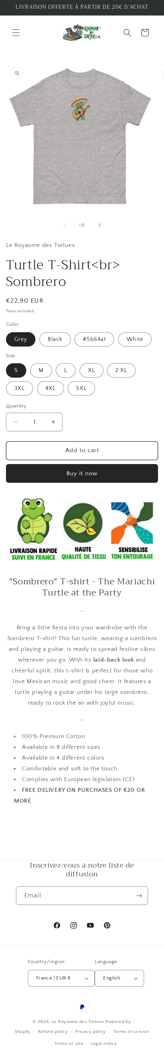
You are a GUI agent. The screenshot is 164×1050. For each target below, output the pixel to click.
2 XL (121, 370)
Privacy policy (90, 1031)
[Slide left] (64, 225)
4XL (50, 388)
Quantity (16, 406)
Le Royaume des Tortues (78, 1021)
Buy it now (82, 473)
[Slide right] (99, 225)
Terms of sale (69, 1043)
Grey (20, 339)
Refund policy (53, 1031)
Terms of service (131, 1031)
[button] (16, 32)
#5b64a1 (94, 339)
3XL (19, 388)
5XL (81, 388)
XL (91, 370)
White (135, 339)
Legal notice (104, 1043)
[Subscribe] (139, 895)
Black (55, 339)
